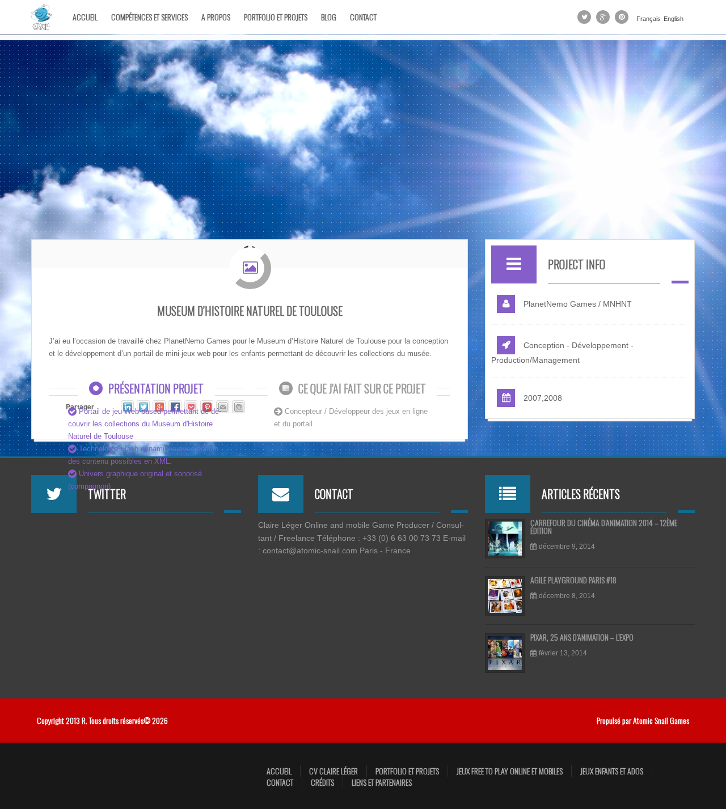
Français (648, 19)
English (673, 19)
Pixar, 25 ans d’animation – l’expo (582, 638)
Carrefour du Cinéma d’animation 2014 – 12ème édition (603, 527)
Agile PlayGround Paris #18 (573, 581)
